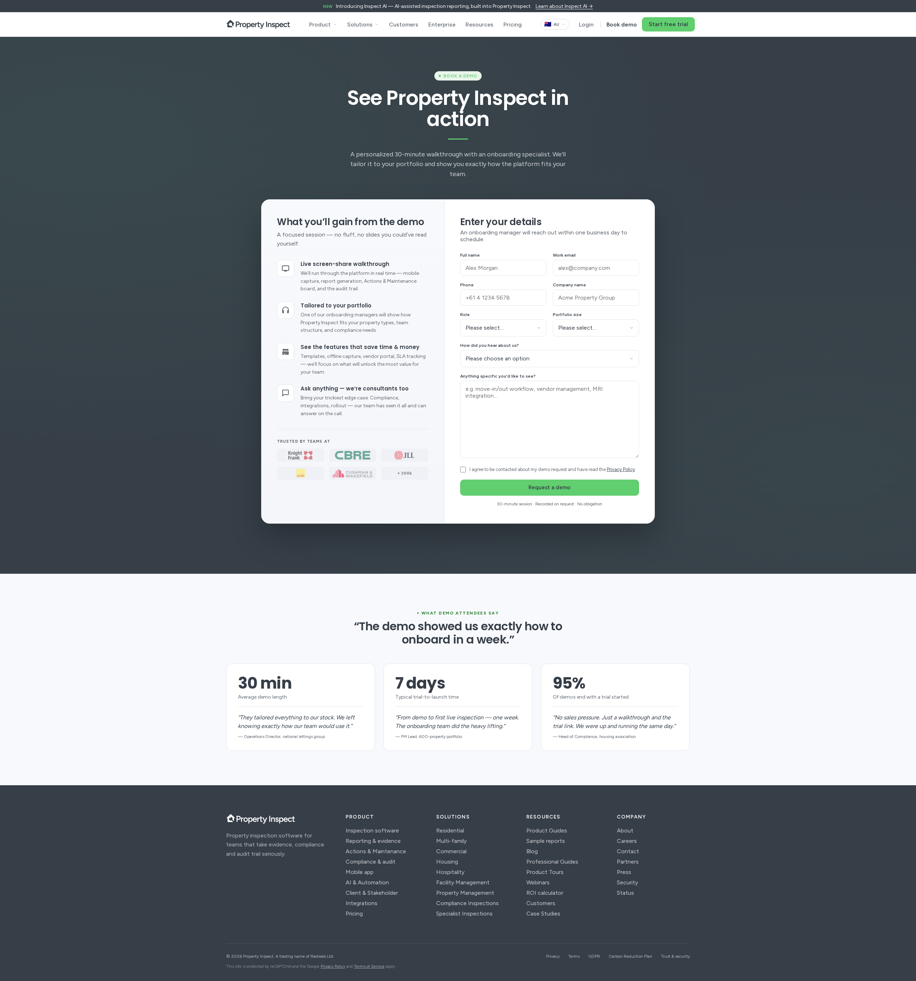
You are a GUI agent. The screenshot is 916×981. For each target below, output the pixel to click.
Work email (564, 255)
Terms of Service (369, 966)
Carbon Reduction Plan (630, 956)
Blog (532, 851)
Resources (479, 24)
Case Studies (543, 913)
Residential (450, 830)
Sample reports (545, 840)
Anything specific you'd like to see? (498, 376)
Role (465, 314)
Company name (569, 284)
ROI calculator (544, 892)
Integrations (361, 903)
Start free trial (668, 24)
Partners (628, 861)
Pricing (512, 24)
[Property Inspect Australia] (258, 24)
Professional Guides (552, 861)
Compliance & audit (370, 861)
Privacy (553, 956)
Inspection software (372, 830)
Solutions (359, 24)
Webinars (538, 882)
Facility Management (462, 882)
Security (627, 882)
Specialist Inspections (464, 913)
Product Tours (545, 872)
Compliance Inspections (467, 903)
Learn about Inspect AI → (564, 6)
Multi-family (451, 840)
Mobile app (360, 872)
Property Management (465, 892)
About (625, 830)
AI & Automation (367, 882)
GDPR (594, 956)
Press (624, 872)
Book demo (621, 24)
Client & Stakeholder (372, 892)
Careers (627, 840)
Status (625, 892)
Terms (574, 956)
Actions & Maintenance (376, 851)
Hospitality (450, 872)
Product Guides (546, 830)
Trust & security (675, 956)
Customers (403, 24)
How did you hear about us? (489, 345)
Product (320, 24)
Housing (447, 861)
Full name (470, 255)
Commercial (451, 851)
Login (586, 24)
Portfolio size (567, 314)
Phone (467, 284)
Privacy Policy (621, 469)
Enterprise (441, 24)
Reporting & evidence (373, 840)
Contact (628, 851)
